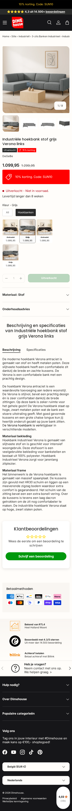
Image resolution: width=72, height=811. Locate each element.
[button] (67, 22)
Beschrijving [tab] (11, 350)
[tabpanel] (36, 434)
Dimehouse (17, 792)
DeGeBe (7, 156)
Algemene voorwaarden (34, 798)
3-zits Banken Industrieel (46, 36)
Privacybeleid (9, 798)
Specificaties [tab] (36, 350)
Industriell (24, 36)
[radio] (7, 212)
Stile (13, 36)
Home (5, 36)
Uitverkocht (49, 278)
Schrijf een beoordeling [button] (36, 556)
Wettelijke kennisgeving (15, 801)
